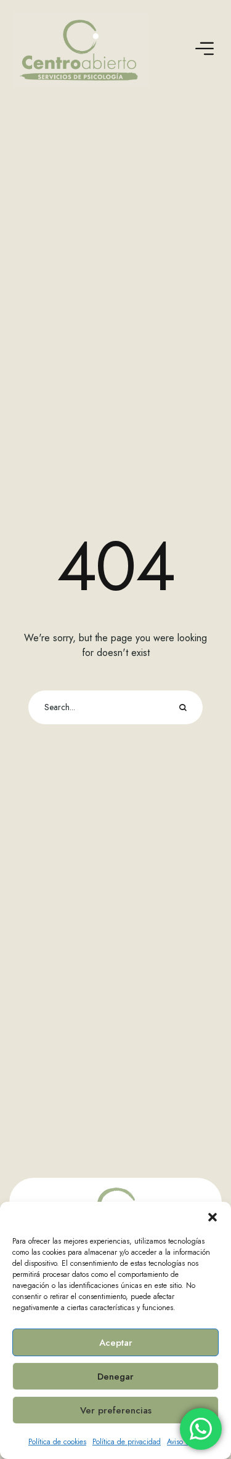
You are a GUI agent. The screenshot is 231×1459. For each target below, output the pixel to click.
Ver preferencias (116, 1410)
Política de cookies (57, 1441)
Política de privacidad (126, 1441)
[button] (212, 1217)
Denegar (115, 1376)
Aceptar (115, 1342)
